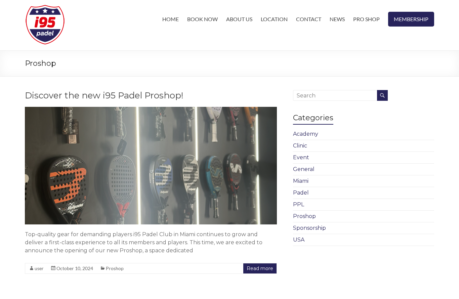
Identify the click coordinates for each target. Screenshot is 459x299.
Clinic (300, 145)
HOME (170, 19)
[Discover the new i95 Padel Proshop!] (151, 110)
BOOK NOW (202, 19)
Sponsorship (309, 228)
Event (301, 157)
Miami (300, 181)
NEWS (337, 19)
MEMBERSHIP (411, 19)
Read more (260, 268)
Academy (305, 134)
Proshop (115, 268)
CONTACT (308, 19)
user (39, 268)
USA (298, 240)
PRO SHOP (366, 19)
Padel (301, 192)
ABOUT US (239, 19)
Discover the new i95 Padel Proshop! (104, 95)
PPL (298, 204)
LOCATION (274, 19)
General (304, 169)
